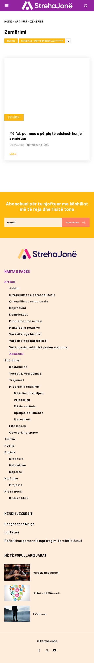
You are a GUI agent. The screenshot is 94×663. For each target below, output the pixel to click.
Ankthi (11, 40)
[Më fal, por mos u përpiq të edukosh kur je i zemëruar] (47, 92)
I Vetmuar (40, 614)
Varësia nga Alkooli (46, 572)
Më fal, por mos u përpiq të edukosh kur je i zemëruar (47, 136)
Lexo (13, 153)
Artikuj (21, 21)
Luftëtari (11, 532)
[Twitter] (47, 650)
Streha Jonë (17, 144)
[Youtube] (54, 650)
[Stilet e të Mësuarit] (17, 593)
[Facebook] (39, 650)
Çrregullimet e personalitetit (42, 40)
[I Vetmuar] (17, 614)
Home (8, 21)
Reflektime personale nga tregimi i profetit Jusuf (43, 540)
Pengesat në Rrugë (19, 524)
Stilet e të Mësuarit (46, 593)
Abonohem (72, 222)
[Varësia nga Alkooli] (17, 572)
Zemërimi (14, 117)
